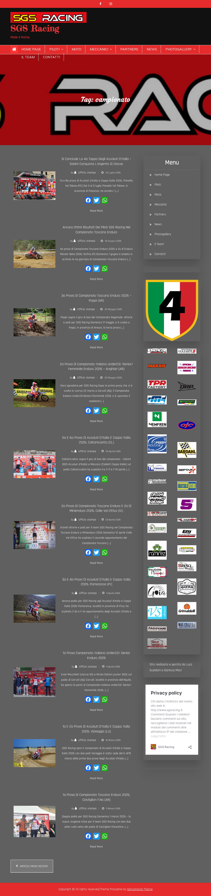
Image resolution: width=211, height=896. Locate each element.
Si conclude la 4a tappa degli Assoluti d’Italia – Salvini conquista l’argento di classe (96, 161)
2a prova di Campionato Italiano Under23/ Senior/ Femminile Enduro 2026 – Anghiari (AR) (96, 366)
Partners (129, 49)
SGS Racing (35, 28)
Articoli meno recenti (34, 866)
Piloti (54, 49)
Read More (96, 211)
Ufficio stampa (87, 172)
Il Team (28, 57)
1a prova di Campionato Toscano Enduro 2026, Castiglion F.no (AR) (96, 797)
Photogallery (178, 49)
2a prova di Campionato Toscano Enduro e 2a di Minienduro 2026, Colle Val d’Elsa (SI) (96, 508)
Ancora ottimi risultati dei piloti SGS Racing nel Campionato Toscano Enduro (96, 229)
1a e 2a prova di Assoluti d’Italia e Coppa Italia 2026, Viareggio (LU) (96, 729)
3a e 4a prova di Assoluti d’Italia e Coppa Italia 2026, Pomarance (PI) (96, 582)
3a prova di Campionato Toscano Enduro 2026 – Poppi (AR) (96, 298)
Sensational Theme (140, 889)
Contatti (51, 57)
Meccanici (99, 49)
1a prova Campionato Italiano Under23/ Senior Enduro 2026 (96, 655)
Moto (76, 49)
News (152, 49)
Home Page (31, 49)
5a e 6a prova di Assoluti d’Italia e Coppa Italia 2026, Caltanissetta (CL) (96, 440)
